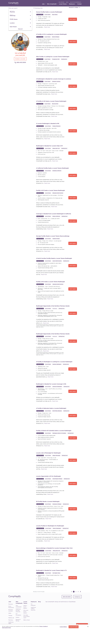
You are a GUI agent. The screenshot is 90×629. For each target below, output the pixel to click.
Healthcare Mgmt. (10, 623)
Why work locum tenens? (25, 612)
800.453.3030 (61, 2)
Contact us (77, 596)
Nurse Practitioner (11, 607)
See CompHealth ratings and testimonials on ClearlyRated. (61, 601)
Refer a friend (26, 620)
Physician (10, 604)
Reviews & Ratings (18, 620)
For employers (33, 604)
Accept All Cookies (73, 626)
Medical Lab (11, 617)
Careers (17, 617)
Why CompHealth (19, 602)
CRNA (9, 613)
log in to (75, 2)
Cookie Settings (63, 626)
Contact (79, 4)
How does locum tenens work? (26, 616)
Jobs (9, 601)
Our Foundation (18, 614)
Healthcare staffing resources (33, 609)
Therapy (10, 615)
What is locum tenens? (25, 607)
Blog (39, 601)
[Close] (87, 626)
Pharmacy (10, 620)
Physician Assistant (10, 610)
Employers (34, 601)
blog (67, 2)
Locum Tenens (25, 602)
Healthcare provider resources (18, 610)
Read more (47, 27)
